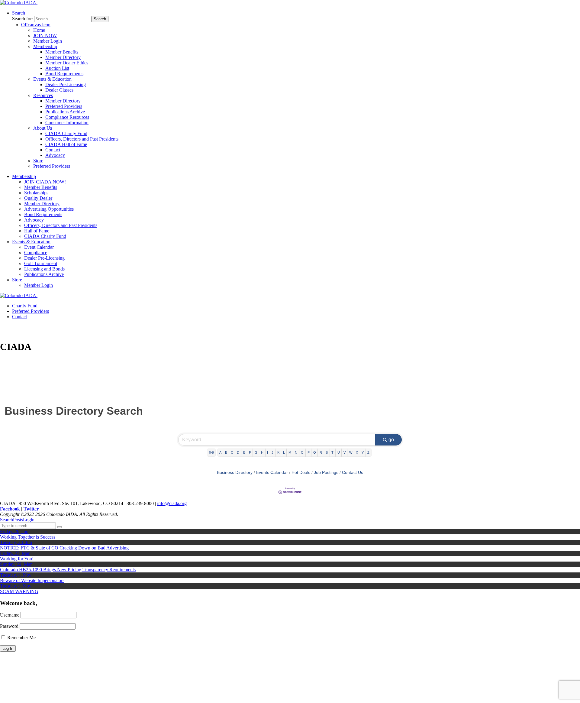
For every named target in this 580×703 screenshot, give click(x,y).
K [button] (278, 452)
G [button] (256, 452)
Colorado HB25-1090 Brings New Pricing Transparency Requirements (68, 569)
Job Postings (326, 472)
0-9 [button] (211, 452)
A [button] (220, 452)
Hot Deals (301, 472)
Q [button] (314, 452)
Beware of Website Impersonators (32, 580)
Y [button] (363, 452)
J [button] (272, 452)
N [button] (296, 452)
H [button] (262, 452)
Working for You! (17, 558)
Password (9, 626)
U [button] (338, 452)
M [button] (289, 452)
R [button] (321, 452)
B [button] (226, 452)
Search (6, 519)
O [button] (302, 452)
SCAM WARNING (19, 591)
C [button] (232, 452)
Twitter (31, 508)
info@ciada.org (172, 503)
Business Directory (235, 472)
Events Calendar (272, 472)
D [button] (238, 452)
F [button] (250, 452)
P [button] (309, 452)
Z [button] (368, 452)
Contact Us (352, 472)
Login (28, 519)
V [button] (344, 452)
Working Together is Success (27, 536)
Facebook (10, 508)
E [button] (244, 452)
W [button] (350, 452)
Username (9, 614)
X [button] (357, 452)
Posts (18, 519)
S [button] (327, 452)
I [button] (267, 452)
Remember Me (21, 637)
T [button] (332, 452)
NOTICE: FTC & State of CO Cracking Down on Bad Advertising (64, 547)
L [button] (284, 452)
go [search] (391, 439)
